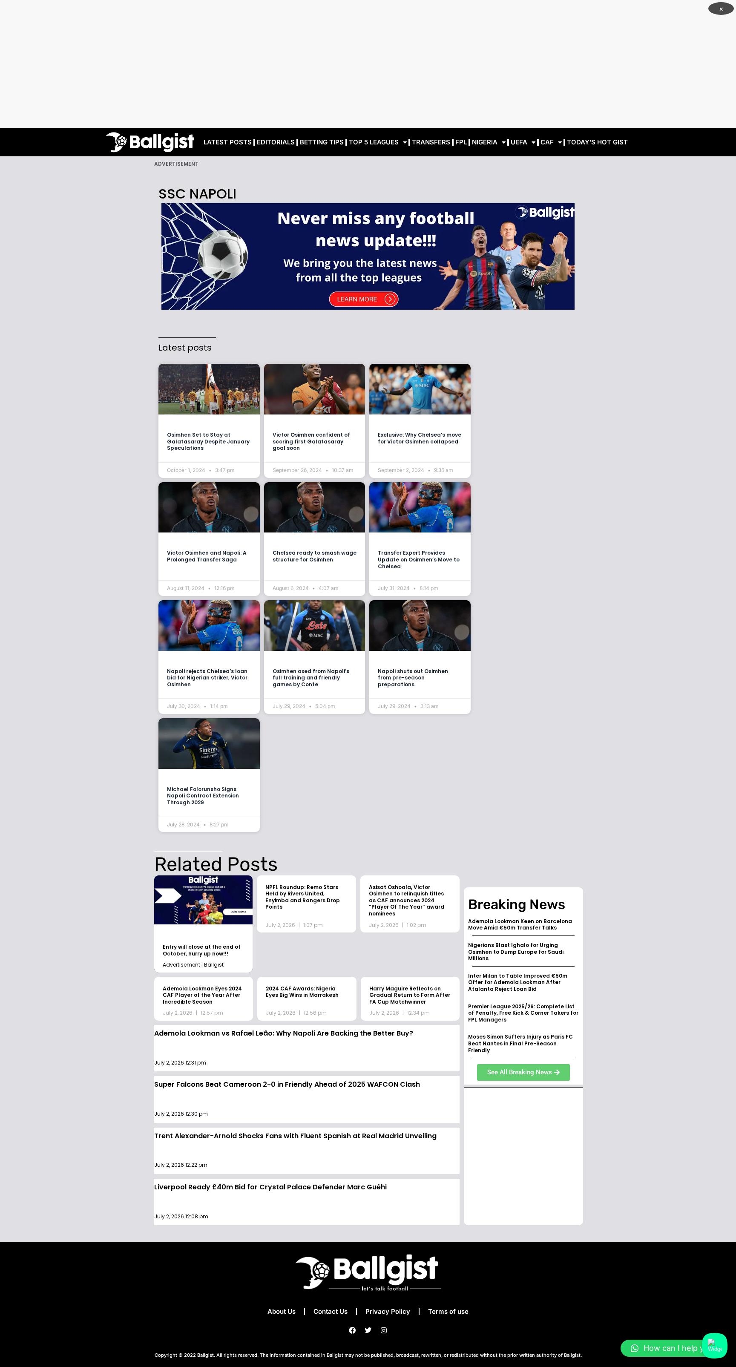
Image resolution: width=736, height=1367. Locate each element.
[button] (674, 1348)
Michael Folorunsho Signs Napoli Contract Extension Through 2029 (203, 796)
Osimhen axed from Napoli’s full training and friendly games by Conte (311, 678)
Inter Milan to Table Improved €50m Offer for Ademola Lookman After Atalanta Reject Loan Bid (517, 982)
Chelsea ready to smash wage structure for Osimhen (314, 556)
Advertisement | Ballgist (193, 964)
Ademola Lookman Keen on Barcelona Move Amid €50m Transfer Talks (520, 925)
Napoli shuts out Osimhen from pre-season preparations (413, 678)
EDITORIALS (276, 142)
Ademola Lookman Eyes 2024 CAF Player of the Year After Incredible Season (202, 995)
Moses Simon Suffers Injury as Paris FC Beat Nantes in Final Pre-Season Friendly (520, 1043)
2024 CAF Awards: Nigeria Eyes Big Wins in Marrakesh (302, 992)
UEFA (519, 142)
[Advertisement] (368, 64)
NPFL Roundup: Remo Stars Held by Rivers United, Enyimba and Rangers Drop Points (302, 897)
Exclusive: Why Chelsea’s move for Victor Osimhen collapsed (419, 438)
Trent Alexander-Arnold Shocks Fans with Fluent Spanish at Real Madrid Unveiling (295, 1136)
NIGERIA (484, 142)
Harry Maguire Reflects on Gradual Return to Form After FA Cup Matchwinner (409, 995)
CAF (547, 142)
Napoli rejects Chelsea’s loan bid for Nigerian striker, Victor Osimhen (207, 678)
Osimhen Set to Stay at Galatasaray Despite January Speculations (208, 441)
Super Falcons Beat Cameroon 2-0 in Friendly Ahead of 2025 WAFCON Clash (287, 1084)
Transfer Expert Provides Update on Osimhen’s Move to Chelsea (419, 559)
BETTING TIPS (322, 142)
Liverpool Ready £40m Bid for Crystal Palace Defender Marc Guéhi (270, 1187)
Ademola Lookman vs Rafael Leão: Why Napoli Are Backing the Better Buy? (283, 1033)
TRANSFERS (431, 142)
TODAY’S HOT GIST (597, 142)
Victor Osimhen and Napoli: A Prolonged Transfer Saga (207, 556)
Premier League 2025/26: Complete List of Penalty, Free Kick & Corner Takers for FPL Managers (523, 1013)
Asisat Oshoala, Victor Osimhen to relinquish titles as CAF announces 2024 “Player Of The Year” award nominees (406, 900)
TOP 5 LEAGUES (374, 142)
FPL (461, 142)
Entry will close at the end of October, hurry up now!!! (202, 950)
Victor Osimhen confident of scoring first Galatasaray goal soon (311, 441)
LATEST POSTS (228, 142)
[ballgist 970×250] (368, 256)
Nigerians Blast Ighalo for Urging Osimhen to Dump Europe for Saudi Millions (516, 951)
